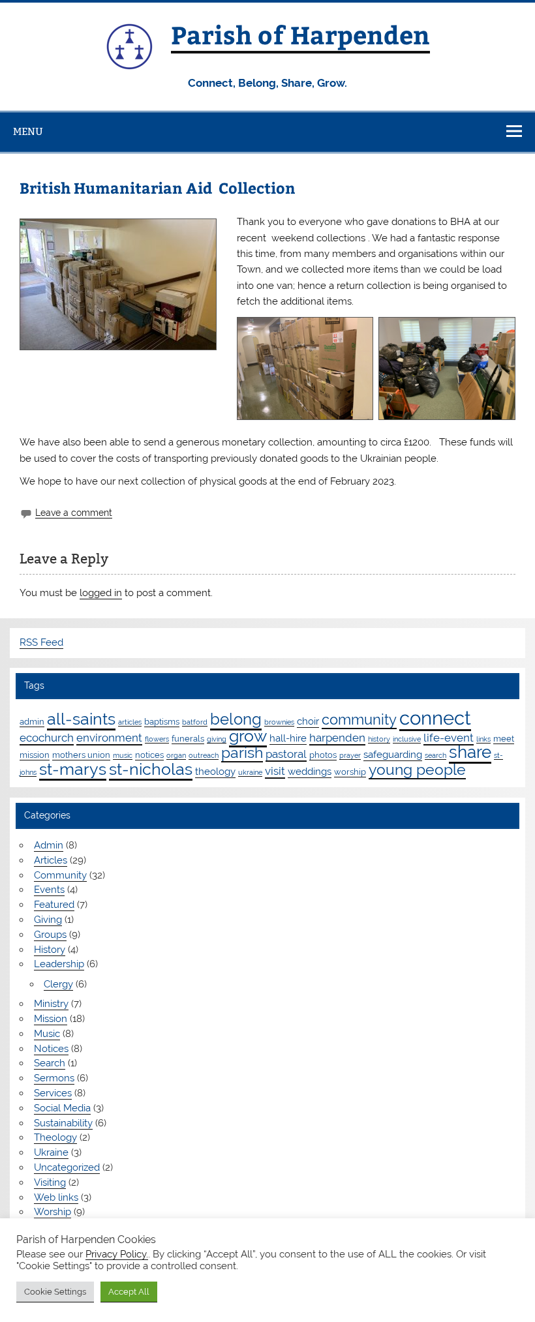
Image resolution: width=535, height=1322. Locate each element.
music (122, 755)
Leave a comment (73, 512)
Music (47, 1034)
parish (242, 752)
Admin (48, 845)
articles (130, 722)
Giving (48, 919)
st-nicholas (150, 769)
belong (236, 719)
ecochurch (47, 737)
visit (275, 770)
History (49, 949)
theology (215, 771)
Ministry (51, 1004)
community (359, 720)
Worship (52, 1212)
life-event (448, 737)
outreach (204, 755)
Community (60, 875)
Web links (56, 1197)
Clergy (58, 984)
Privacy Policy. (116, 1253)
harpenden (337, 737)
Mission (50, 1019)
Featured (54, 904)
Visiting (50, 1182)
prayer (350, 755)
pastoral (286, 753)
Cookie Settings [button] (55, 1292)
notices (149, 754)
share (470, 752)
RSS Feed (41, 642)
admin (32, 721)
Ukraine (51, 1152)
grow (248, 735)
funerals (188, 738)
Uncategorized (67, 1167)
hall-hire (288, 738)
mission (35, 754)
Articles (50, 860)
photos (323, 754)
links (483, 739)
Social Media (62, 1108)
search (435, 755)
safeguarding (392, 754)
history (379, 739)
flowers (157, 739)
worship (350, 771)
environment (109, 737)
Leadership (59, 964)
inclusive (407, 739)
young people (417, 769)
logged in (101, 593)
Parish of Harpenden (300, 34)
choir (308, 721)
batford (194, 722)
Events (49, 889)
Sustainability (63, 1123)
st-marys (72, 769)
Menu (28, 131)
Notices (51, 1049)
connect (435, 717)
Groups (50, 934)
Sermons (54, 1078)
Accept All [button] (128, 1292)
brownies (279, 722)
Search (49, 1063)
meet (503, 738)
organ (176, 755)
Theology (55, 1137)
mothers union (81, 754)
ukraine (250, 772)
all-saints (81, 719)
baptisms (161, 721)
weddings (309, 771)
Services (53, 1093)
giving (216, 739)
